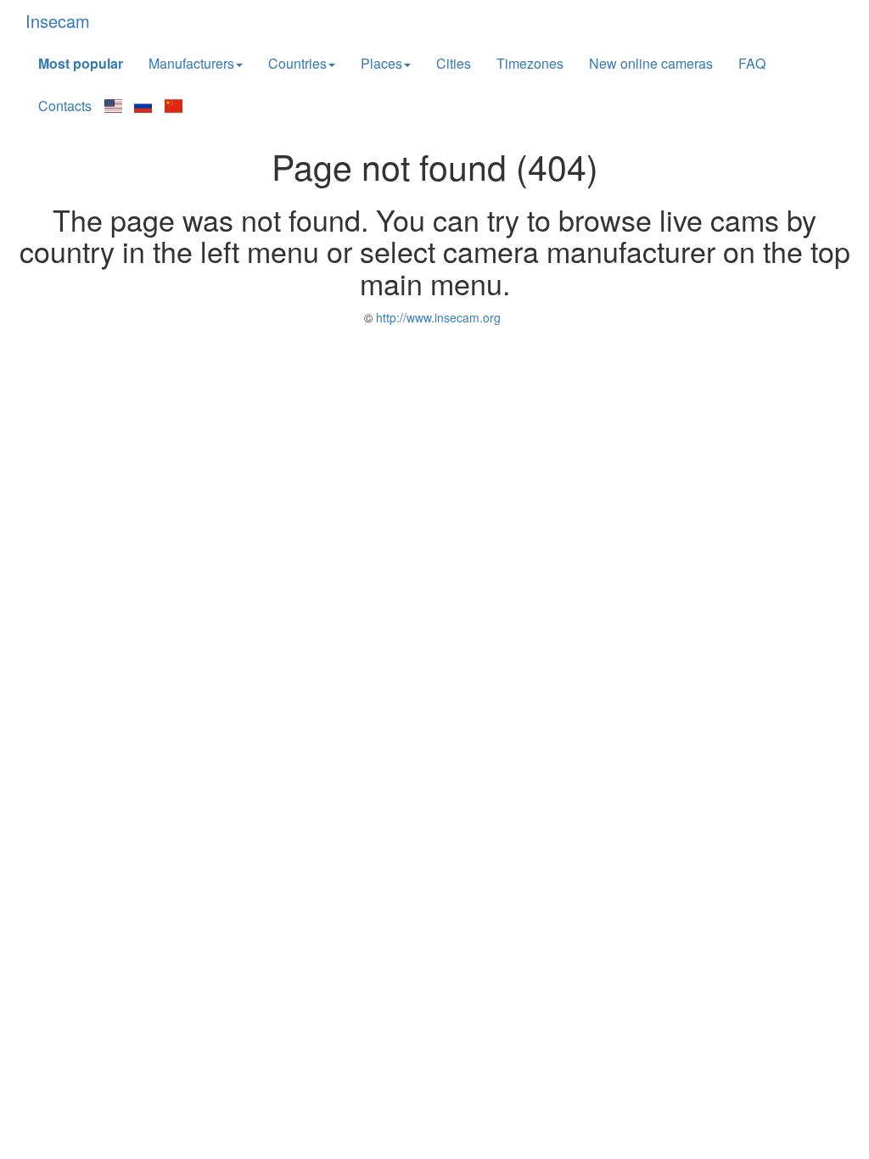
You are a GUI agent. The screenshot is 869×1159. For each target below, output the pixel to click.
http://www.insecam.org (437, 317)
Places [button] (381, 63)
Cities (453, 63)
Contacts (65, 105)
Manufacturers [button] (191, 63)
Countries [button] (297, 63)
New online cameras (651, 63)
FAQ (751, 63)
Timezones (529, 63)
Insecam (57, 20)
